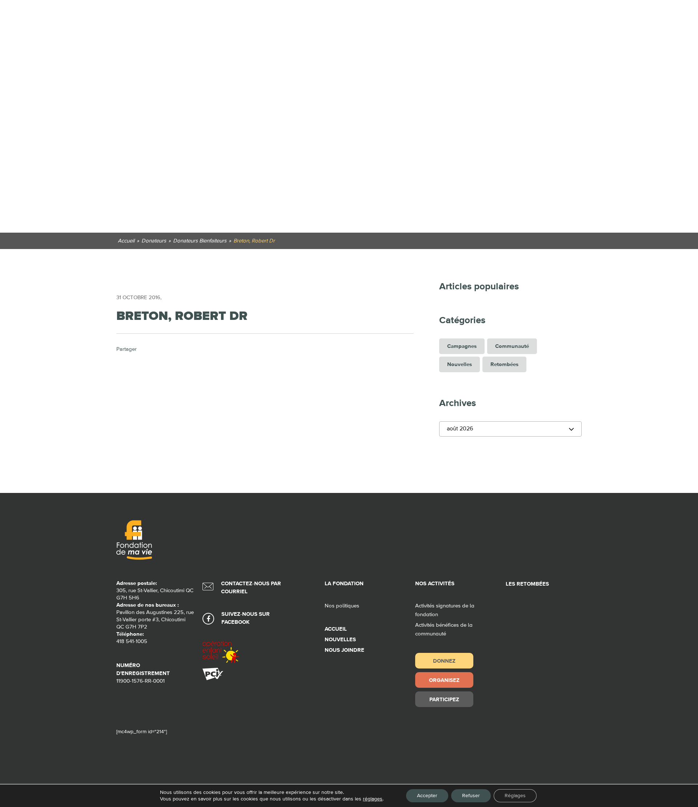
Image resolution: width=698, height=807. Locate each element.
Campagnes (462, 346)
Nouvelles (459, 364)
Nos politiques (342, 606)
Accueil (336, 629)
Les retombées (527, 584)
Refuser (471, 795)
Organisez (444, 680)
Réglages (515, 795)
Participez (444, 699)
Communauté (512, 346)
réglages (372, 799)
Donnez (444, 661)
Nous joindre (344, 650)
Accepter (427, 795)
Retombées (504, 364)
